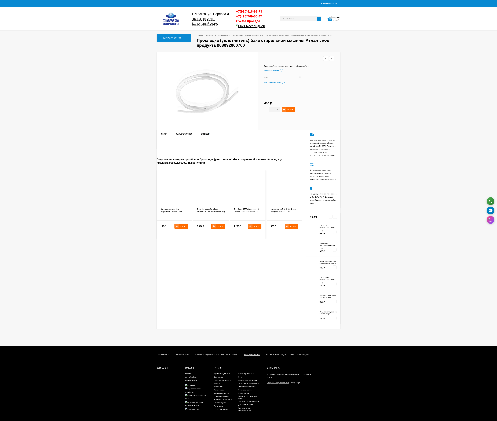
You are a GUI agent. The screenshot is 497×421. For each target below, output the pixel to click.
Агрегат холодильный (222, 374)
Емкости (217, 383)
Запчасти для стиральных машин (218, 35)
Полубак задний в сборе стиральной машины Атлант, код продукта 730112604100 (211, 211)
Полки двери (218, 406)
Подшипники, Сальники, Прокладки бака (248, 35)
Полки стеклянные (221, 409)
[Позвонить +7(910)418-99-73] (490, 200)
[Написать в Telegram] (490, 210)
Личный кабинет (191, 377)
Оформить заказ (191, 380)
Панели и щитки (220, 403)
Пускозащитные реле (246, 374)
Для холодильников (245, 405)
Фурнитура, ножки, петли (223, 400)
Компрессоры (219, 390)
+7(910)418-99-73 (249, 11)
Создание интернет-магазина (278, 383)
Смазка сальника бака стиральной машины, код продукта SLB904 (171, 211)
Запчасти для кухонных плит (249, 401)
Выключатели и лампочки (247, 380)
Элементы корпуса (245, 390)
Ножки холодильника (221, 396)
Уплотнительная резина (247, 387)
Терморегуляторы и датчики (248, 383)
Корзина (188, 374)
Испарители (218, 387)
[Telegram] (266, 26)
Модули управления (221, 393)
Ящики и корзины (244, 393)
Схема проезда (248, 21)
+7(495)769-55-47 (249, 16)
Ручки (240, 377)
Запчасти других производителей (244, 409)
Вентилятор (218, 377)
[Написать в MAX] (490, 219)
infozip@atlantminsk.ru (252, 355)
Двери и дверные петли (222, 380)
